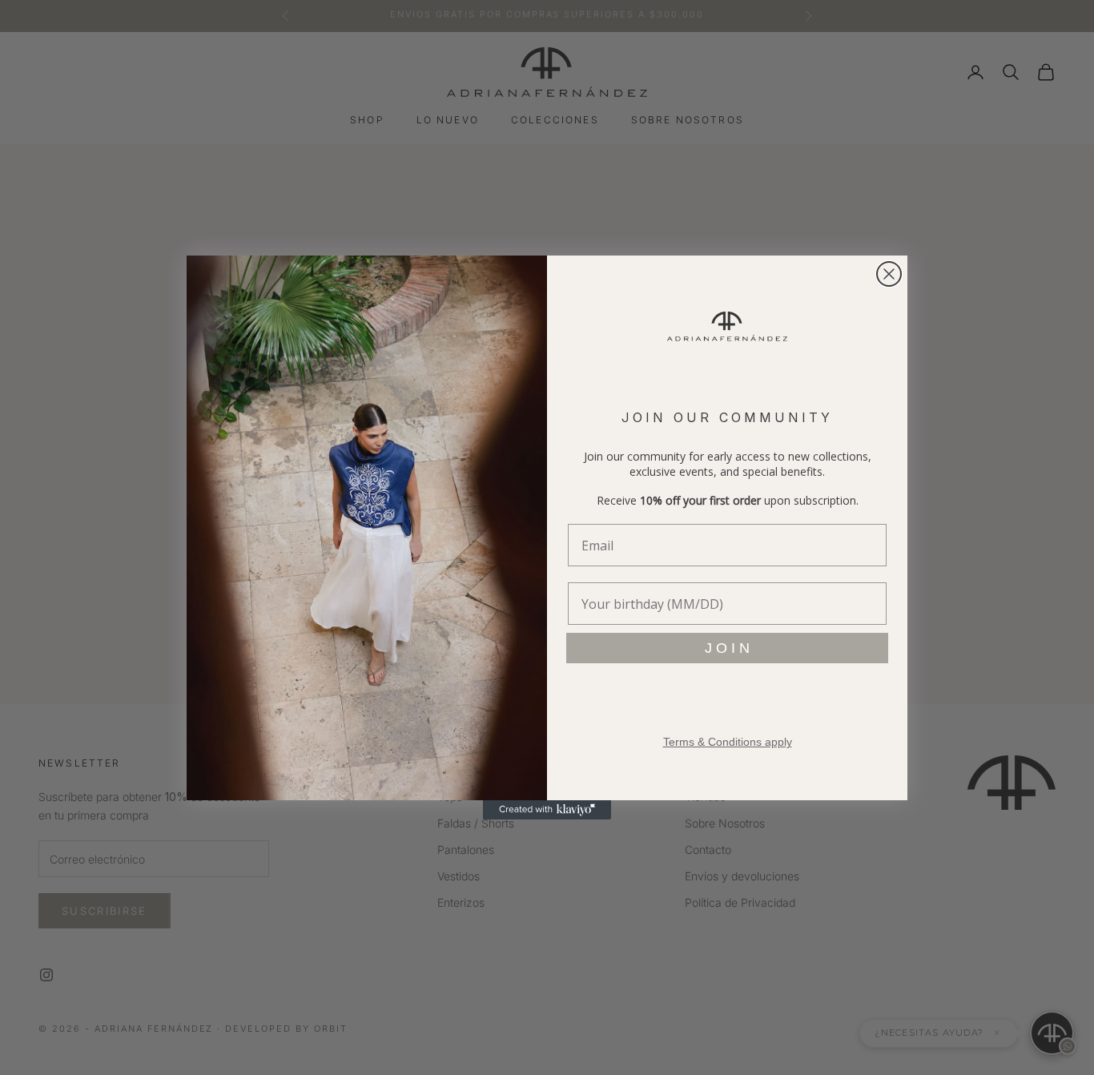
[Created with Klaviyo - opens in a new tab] (547, 809)
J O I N (727, 648)
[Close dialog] (889, 274)
